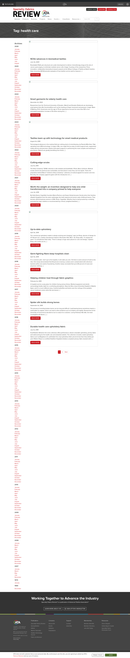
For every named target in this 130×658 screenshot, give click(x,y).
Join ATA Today (88, 628)
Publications (52, 630)
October (17, 87)
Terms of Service (18, 656)
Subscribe (102, 9)
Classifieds (66, 19)
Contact (68, 623)
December (18, 91)
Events (56, 19)
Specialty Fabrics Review (38, 623)
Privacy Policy (97, 655)
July (16, 61)
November (18, 89)
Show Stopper (106, 623)
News (50, 19)
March (16, 53)
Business (34, 19)
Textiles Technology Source (36, 634)
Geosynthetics (35, 626)
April (16, 55)
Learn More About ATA (53, 609)
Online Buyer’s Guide (108, 626)
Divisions (51, 628)
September (18, 85)
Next (66, 352)
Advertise (69, 626)
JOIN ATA (120, 4)
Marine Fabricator (36, 630)
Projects (42, 19)
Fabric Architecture (36, 637)
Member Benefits (89, 623)
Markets (17, 19)
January (17, 49)
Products (25, 19)
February (17, 51)
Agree (111, 655)
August (17, 63)
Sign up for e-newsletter (75, 609)
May (16, 57)
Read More (35, 75)
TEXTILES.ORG (9, 4)
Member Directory (89, 626)
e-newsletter (111, 9)
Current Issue (91, 9)
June (16, 59)
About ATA (52, 623)
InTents (33, 628)
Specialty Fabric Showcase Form (106, 629)
